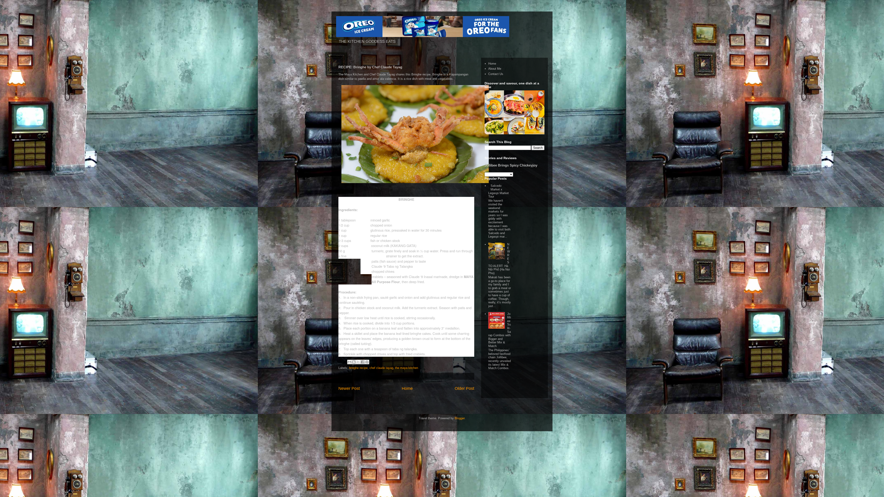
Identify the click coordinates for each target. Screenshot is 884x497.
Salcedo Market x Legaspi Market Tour (498, 191)
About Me (494, 68)
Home (407, 388)
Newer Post (349, 388)
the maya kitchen (406, 368)
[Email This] (349, 362)
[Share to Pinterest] (367, 362)
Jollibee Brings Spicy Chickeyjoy (511, 165)
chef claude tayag (381, 368)
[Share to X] (358, 362)
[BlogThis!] (354, 362)
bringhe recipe (358, 368)
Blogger (460, 418)
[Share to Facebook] (362, 362)
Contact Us (495, 74)
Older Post (464, 388)
